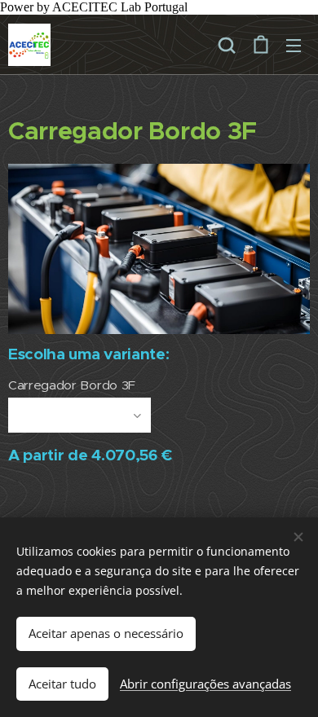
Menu (293, 45)
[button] (227, 44)
